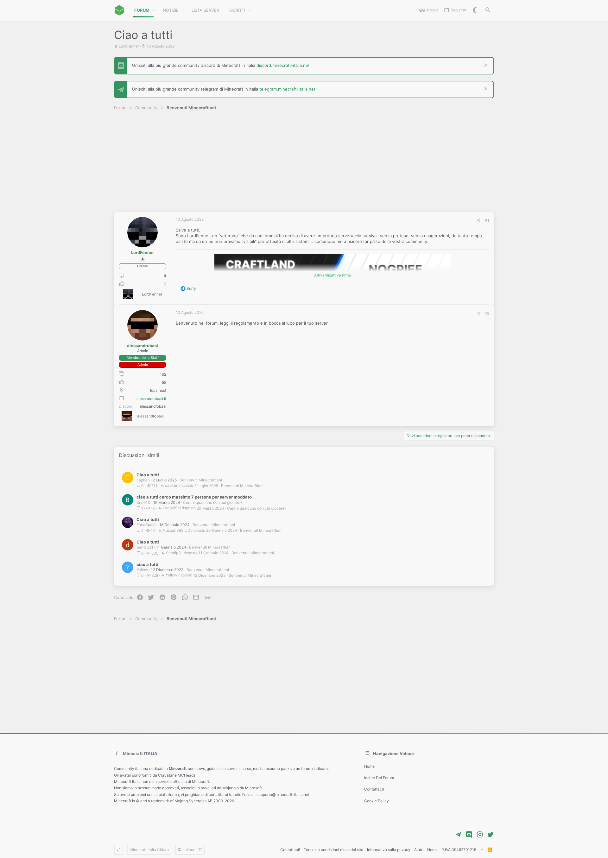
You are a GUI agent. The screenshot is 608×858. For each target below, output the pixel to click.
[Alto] (482, 850)
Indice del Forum (379, 777)
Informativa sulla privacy (388, 849)
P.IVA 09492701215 (458, 849)
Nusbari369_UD (176, 531)
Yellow (142, 569)
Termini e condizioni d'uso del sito (333, 849)
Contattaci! (374, 789)
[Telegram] (458, 834)
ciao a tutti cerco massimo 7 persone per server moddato (194, 496)
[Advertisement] (304, 164)
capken (143, 480)
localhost (158, 390)
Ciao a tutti (147, 474)
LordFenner (129, 46)
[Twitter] (490, 834)
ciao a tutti (147, 564)
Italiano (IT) (191, 849)
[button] (154, 10)
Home (369, 766)
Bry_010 (143, 502)
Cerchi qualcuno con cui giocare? (212, 502)
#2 (486, 313)
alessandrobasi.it (151, 398)
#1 (487, 220)
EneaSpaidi (146, 524)
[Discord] (469, 834)
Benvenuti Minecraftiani (201, 480)
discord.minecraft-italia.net (283, 65)
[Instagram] (479, 834)
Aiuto (418, 849)
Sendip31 (144, 547)
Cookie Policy (376, 800)
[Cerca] (488, 10)
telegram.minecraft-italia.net (287, 89)
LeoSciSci (172, 508)
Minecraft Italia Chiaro (149, 849)
